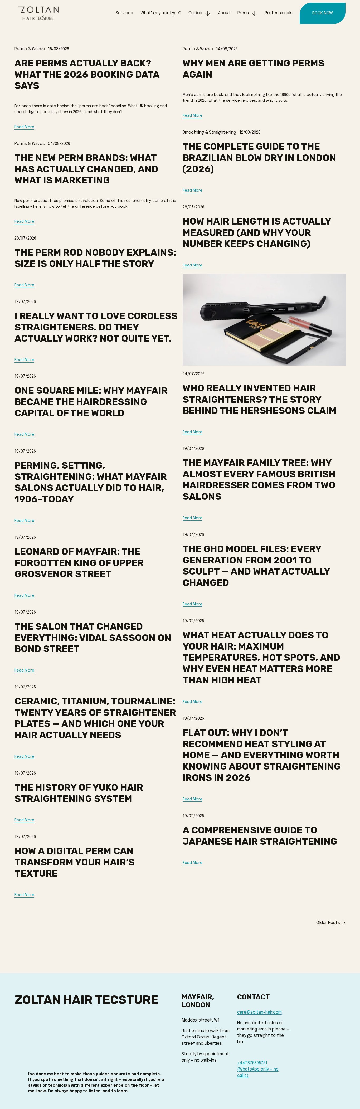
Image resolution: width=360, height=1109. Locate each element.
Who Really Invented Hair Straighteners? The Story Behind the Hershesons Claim (260, 399)
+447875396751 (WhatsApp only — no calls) (258, 1069)
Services (124, 13)
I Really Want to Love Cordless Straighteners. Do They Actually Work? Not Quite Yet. (96, 327)
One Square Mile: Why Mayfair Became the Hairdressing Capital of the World (91, 402)
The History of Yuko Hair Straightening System (78, 793)
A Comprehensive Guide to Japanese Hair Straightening (260, 836)
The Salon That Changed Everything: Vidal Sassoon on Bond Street (92, 638)
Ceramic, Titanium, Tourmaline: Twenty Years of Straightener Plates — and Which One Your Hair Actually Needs (95, 718)
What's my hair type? (160, 13)
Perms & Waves (29, 49)
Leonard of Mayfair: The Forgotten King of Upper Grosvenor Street (79, 563)
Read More (24, 127)
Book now (322, 13)
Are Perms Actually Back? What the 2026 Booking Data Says (86, 74)
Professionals (279, 13)
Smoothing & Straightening (209, 132)
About (224, 13)
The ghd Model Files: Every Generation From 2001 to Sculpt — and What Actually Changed (256, 565)
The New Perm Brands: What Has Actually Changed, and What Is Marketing (86, 169)
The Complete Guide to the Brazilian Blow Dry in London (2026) (259, 158)
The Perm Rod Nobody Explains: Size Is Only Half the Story (95, 258)
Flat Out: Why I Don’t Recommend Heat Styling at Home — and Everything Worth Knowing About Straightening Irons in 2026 (262, 755)
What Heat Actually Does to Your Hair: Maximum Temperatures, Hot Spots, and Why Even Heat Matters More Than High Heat (261, 658)
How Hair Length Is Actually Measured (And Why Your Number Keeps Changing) (257, 233)
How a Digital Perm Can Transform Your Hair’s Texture (74, 862)
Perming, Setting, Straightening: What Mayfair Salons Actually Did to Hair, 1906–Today (90, 482)
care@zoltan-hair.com (259, 1012)
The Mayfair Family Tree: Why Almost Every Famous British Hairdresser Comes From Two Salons (259, 479)
